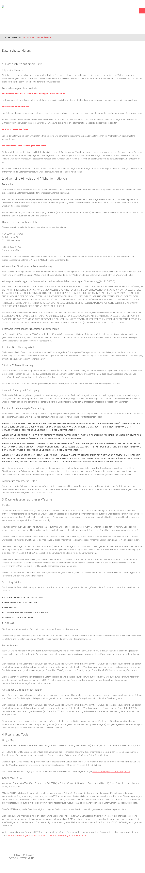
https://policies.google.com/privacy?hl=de (111, 771)
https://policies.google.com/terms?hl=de (68, 835)
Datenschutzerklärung (21, 858)
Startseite (11, 37)
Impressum (28, 855)
